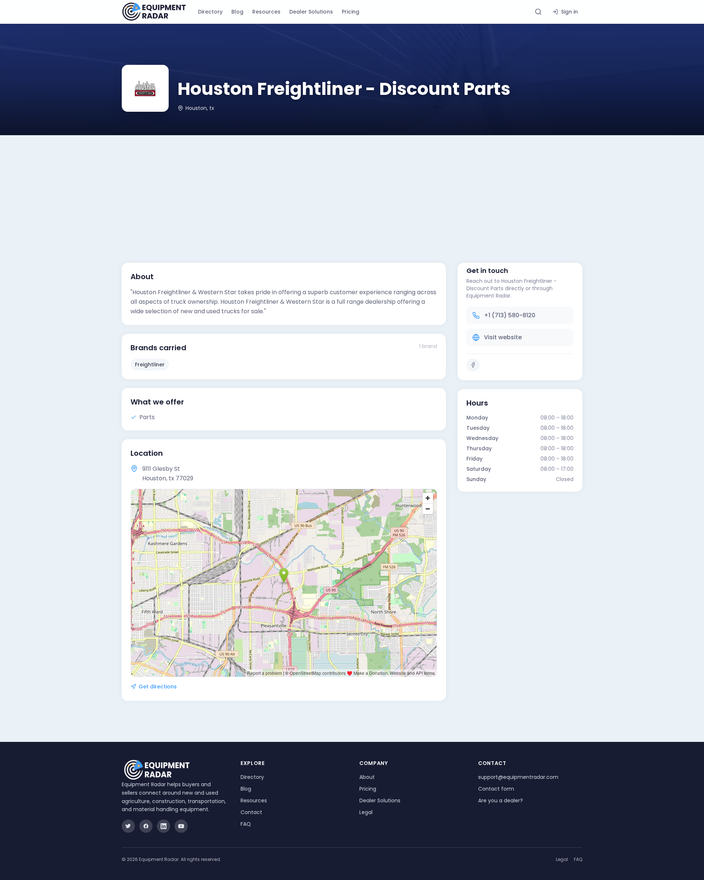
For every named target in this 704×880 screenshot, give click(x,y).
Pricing (350, 11)
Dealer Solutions (311, 11)
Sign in (569, 11)
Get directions (158, 686)
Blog (237, 11)
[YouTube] (181, 826)
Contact (251, 812)
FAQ (246, 824)
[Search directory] (538, 11)
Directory (210, 11)
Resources (266, 11)
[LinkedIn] (163, 826)
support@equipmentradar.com (518, 777)
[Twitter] (128, 826)
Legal (366, 812)
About (367, 777)
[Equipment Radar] (154, 11)
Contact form (496, 788)
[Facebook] (473, 364)
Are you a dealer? (500, 800)
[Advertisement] (352, 190)
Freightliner (150, 364)
